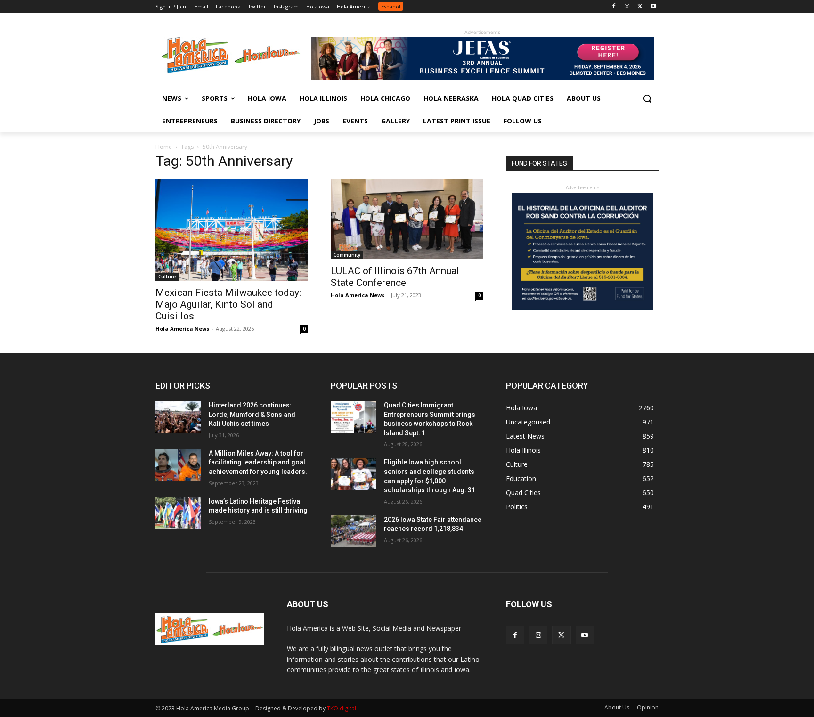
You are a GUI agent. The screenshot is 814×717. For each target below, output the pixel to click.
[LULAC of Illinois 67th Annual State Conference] (407, 219)
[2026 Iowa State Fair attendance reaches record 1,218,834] (353, 531)
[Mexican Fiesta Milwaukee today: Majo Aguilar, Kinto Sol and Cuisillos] (231, 230)
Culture (167, 276)
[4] (482, 77)
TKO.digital (341, 708)
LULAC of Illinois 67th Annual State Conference (395, 276)
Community (347, 255)
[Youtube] (653, 6)
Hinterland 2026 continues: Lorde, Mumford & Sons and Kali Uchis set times (252, 414)
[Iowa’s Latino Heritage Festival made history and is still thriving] (178, 513)
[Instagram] (627, 6)
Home (163, 147)
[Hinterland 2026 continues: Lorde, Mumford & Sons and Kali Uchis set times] (178, 417)
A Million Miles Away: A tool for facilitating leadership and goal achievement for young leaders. (258, 462)
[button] (647, 98)
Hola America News (182, 328)
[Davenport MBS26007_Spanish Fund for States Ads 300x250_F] (582, 307)
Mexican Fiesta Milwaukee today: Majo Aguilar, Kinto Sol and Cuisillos (228, 304)
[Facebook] (614, 6)
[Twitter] (640, 6)
